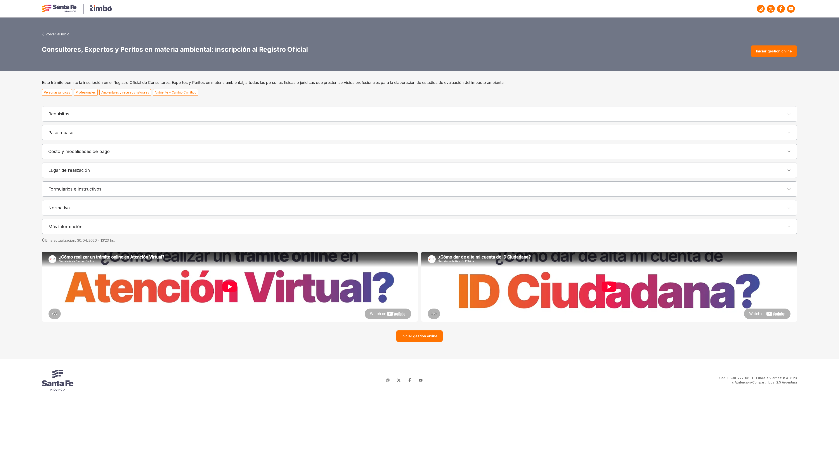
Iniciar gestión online (774, 51)
